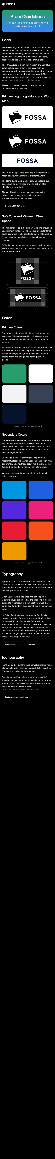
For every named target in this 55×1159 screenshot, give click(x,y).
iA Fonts (31, 644)
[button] (14, 373)
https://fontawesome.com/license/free (20, 689)
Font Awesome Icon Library (16, 697)
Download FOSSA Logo (15, 206)
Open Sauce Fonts (13, 644)
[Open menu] (50, 4)
